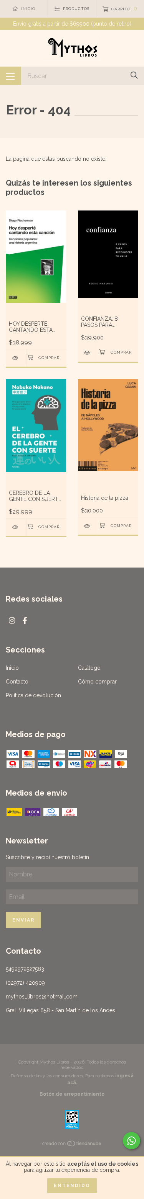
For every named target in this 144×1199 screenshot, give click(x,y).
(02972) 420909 (25, 983)
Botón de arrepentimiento (72, 1094)
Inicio (12, 668)
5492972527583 (25, 969)
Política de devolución (33, 695)
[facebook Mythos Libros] (25, 620)
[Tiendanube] (72, 1145)
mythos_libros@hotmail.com (42, 996)
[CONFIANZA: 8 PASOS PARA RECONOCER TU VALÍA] (88, 352)
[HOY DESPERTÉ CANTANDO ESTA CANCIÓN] (16, 358)
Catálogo (89, 668)
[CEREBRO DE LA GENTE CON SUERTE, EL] (16, 527)
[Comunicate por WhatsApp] (131, 1140)
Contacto (17, 682)
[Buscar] (134, 75)
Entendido (72, 1185)
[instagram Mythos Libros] (12, 620)
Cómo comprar (97, 682)
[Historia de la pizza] (88, 526)
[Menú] (10, 76)
